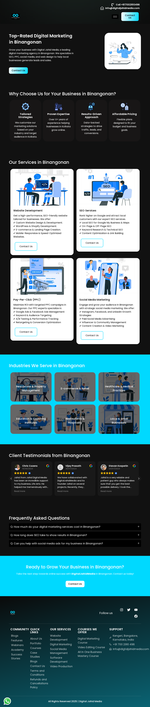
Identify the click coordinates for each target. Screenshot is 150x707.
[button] (139, 478)
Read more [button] (19, 491)
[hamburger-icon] (115, 17)
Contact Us (26, 246)
